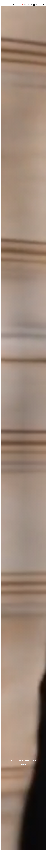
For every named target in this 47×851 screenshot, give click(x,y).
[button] (34, 5)
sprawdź (23, 764)
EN (26, 4)
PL (24, 4)
